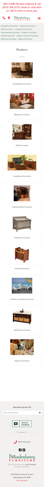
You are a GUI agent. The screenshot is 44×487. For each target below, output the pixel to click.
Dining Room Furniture (10, 26)
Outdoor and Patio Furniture (27, 36)
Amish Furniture (30, 464)
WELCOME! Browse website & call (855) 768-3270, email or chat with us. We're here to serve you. (22, 7)
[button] (39, 18)
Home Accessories (8, 36)
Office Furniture (7, 29)
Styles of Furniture (25, 39)
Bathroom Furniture (8, 39)
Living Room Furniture (23, 29)
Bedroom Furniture (27, 26)
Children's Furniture (29, 32)
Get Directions (22, 480)
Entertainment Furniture (10, 32)
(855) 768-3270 (24, 442)
